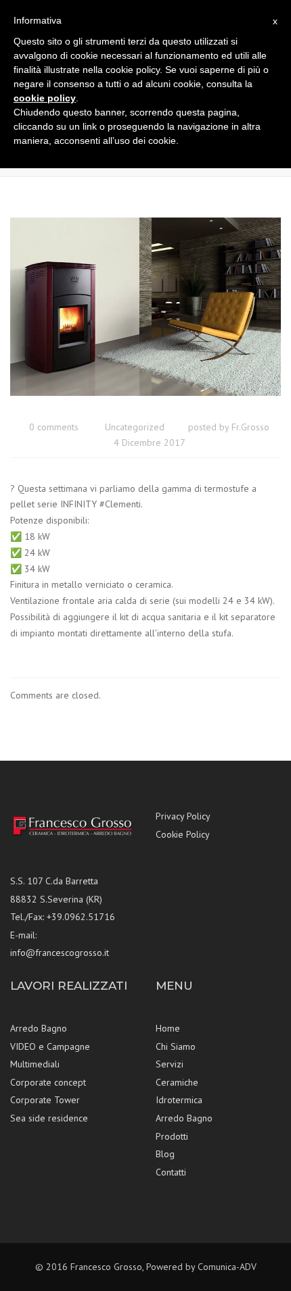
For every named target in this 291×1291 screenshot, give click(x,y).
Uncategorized (134, 427)
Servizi (169, 1064)
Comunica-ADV (227, 1267)
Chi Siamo (176, 1046)
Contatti (171, 1172)
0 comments (54, 427)
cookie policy (45, 98)
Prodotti (172, 1136)
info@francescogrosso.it (59, 952)
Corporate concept (48, 1082)
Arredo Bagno (38, 1028)
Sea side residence (49, 1118)
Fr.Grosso (250, 427)
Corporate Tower (45, 1100)
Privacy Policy (183, 816)
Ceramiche (177, 1082)
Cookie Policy (183, 834)
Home (168, 1028)
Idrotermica (179, 1100)
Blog (165, 1154)
